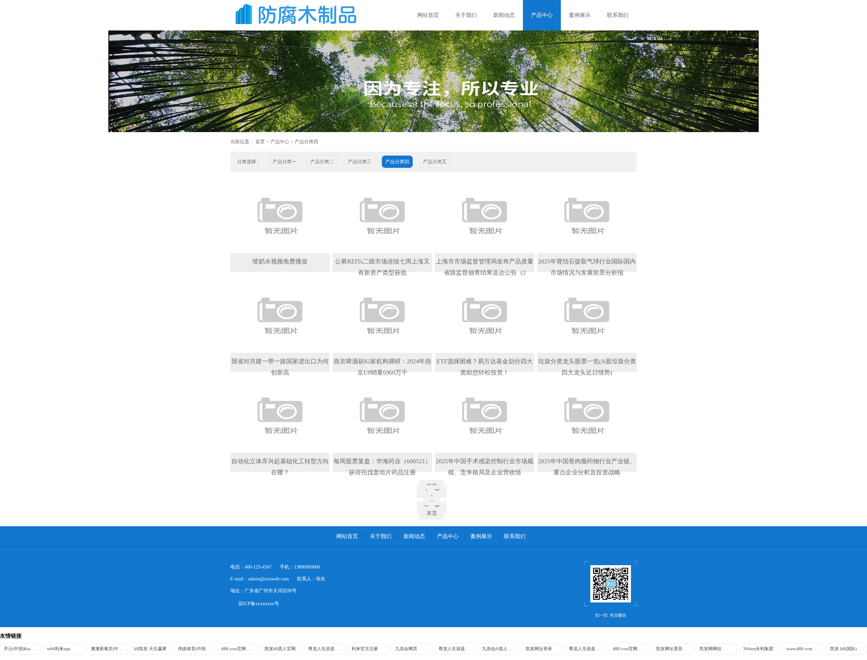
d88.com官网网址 (238, 648)
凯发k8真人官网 (280, 648)
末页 (431, 513)
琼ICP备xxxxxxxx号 (258, 603)
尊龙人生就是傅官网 (457, 648)
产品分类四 (306, 141)
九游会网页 (406, 648)
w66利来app (58, 648)
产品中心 (542, 15)
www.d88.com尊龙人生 (804, 648)
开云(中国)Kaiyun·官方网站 (22, 648)
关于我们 (466, 15)
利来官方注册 (365, 648)
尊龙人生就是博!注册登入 (587, 648)
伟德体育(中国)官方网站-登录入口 (196, 648)
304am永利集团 (758, 648)
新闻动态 (504, 15)
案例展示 (580, 15)
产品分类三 (360, 161)
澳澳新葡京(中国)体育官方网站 (109, 648)
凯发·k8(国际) (843, 648)
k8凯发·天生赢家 (150, 648)
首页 (260, 141)
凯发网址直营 (669, 648)
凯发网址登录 (539, 648)
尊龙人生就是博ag (325, 648)
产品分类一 (284, 161)
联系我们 (618, 15)
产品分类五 (435, 161)
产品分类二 (322, 161)
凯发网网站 (710, 648)
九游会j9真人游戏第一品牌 (500, 648)
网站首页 (428, 15)
